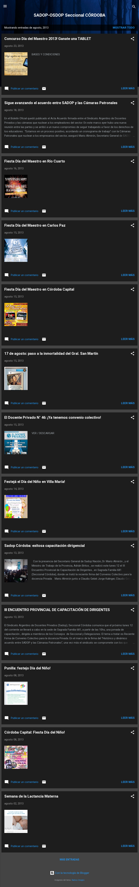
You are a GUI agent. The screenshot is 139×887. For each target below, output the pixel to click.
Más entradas (69, 859)
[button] (132, 39)
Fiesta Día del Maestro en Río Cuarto (34, 161)
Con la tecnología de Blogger (71, 873)
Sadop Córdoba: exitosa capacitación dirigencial (44, 545)
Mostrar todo (124, 27)
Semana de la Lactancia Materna (31, 796)
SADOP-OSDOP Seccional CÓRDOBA (69, 15)
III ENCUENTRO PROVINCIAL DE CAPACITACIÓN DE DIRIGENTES (57, 610)
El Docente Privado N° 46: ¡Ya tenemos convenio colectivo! (52, 417)
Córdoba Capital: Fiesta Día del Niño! (34, 732)
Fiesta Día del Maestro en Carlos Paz (35, 225)
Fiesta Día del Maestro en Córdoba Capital (39, 289)
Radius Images (78, 880)
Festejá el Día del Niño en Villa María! (34, 481)
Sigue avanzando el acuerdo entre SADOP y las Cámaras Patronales (60, 103)
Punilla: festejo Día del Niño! (27, 668)
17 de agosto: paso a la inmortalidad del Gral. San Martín (51, 353)
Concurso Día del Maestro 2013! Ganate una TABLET (47, 39)
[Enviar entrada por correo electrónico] (44, 89)
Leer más (128, 88)
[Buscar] (134, 7)
